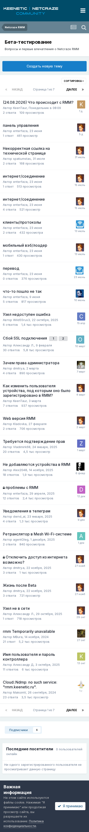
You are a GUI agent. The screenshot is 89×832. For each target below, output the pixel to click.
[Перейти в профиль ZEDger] (81, 444)
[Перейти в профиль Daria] (81, 127)
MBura (18, 637)
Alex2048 (20, 470)
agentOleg (20, 539)
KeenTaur (20, 108)
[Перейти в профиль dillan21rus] (81, 490)
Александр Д (23, 665)
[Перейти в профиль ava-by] (81, 684)
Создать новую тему (44, 66)
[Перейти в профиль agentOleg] (81, 536)
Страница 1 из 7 (44, 89)
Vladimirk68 (21, 447)
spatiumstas (22, 159)
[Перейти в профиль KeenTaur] (81, 104)
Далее (71, 89)
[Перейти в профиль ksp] (81, 656)
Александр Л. (23, 345)
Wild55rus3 (21, 320)
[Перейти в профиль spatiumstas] (80, 293)
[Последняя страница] (83, 89)
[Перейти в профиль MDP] (81, 365)
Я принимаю (72, 806)
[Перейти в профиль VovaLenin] (80, 467)
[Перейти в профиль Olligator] (80, 340)
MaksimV (19, 692)
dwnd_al (19, 516)
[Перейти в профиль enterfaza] (80, 224)
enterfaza (20, 131)
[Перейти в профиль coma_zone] (81, 316)
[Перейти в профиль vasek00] (81, 633)
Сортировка (73, 81)
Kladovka (20, 424)
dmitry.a (18, 368)
